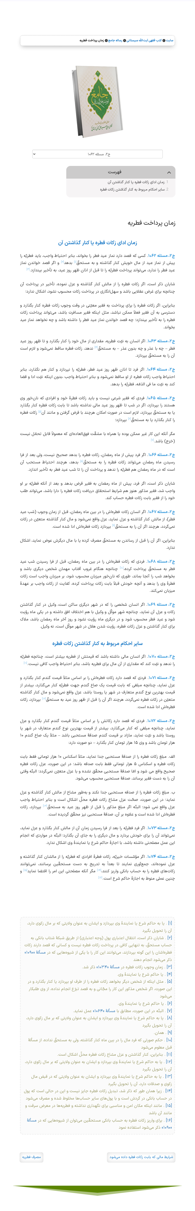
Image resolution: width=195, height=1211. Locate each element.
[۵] (169, 982)
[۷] (169, 1011)
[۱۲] (169, 1062)
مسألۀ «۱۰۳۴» (107, 967)
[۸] (169, 1018)
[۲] (170, 938)
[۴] (169, 975)
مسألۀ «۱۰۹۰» (35, 953)
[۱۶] (169, 1121)
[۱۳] (168, 1077)
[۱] (170, 923)
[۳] (169, 967)
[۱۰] (169, 1040)
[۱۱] (169, 1055)
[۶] (170, 1004)
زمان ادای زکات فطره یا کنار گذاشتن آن (136, 182)
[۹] (170, 1033)
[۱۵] (169, 1106)
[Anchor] (180, 221)
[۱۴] (169, 1091)
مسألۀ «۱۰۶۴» (103, 1011)
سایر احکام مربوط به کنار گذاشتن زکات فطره (132, 189)
